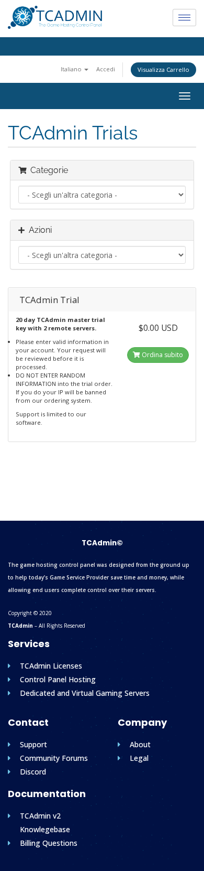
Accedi (105, 69)
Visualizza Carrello (163, 69)
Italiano (72, 69)
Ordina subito (161, 354)
